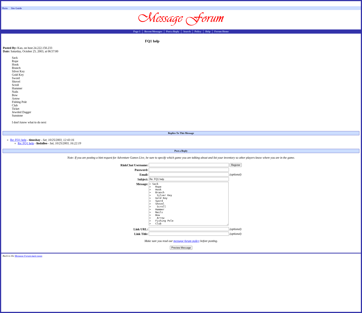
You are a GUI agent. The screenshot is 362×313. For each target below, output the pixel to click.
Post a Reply (172, 31)
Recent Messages (153, 31)
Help (207, 31)
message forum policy (186, 241)
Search (187, 31)
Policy (198, 31)
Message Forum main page (28, 255)
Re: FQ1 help (18, 139)
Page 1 (136, 31)
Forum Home (221, 31)
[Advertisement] (181, 4)
